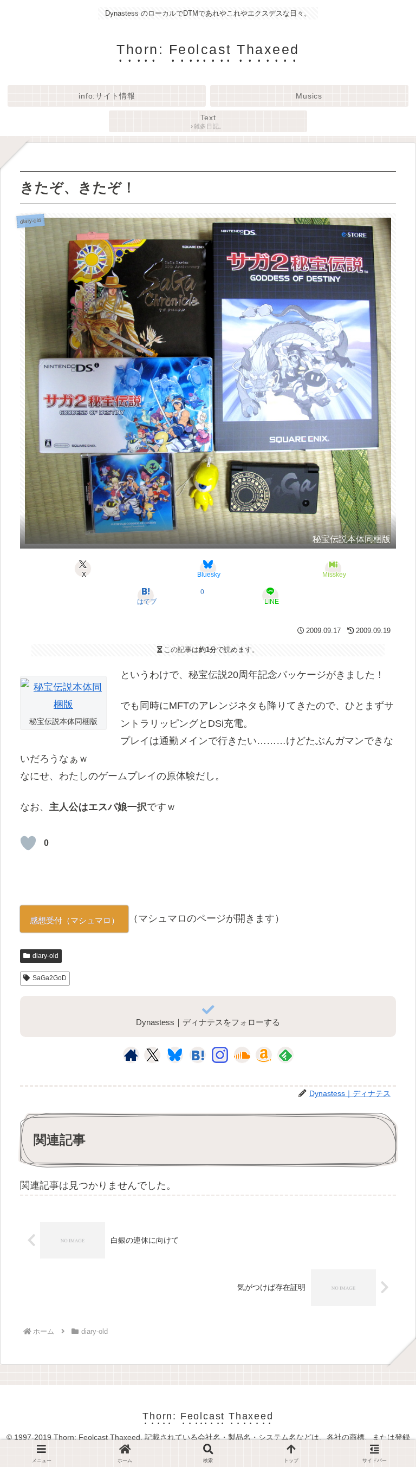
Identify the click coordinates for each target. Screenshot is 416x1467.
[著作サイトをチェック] (131, 1055)
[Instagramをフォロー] (220, 1055)
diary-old (45, 956)
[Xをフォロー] (152, 1055)
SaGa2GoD (49, 978)
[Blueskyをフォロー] (175, 1055)
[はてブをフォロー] (197, 1055)
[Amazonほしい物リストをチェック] (263, 1055)
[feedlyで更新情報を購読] (285, 1055)
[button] (381, 1422)
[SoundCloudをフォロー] (242, 1055)
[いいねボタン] (28, 843)
